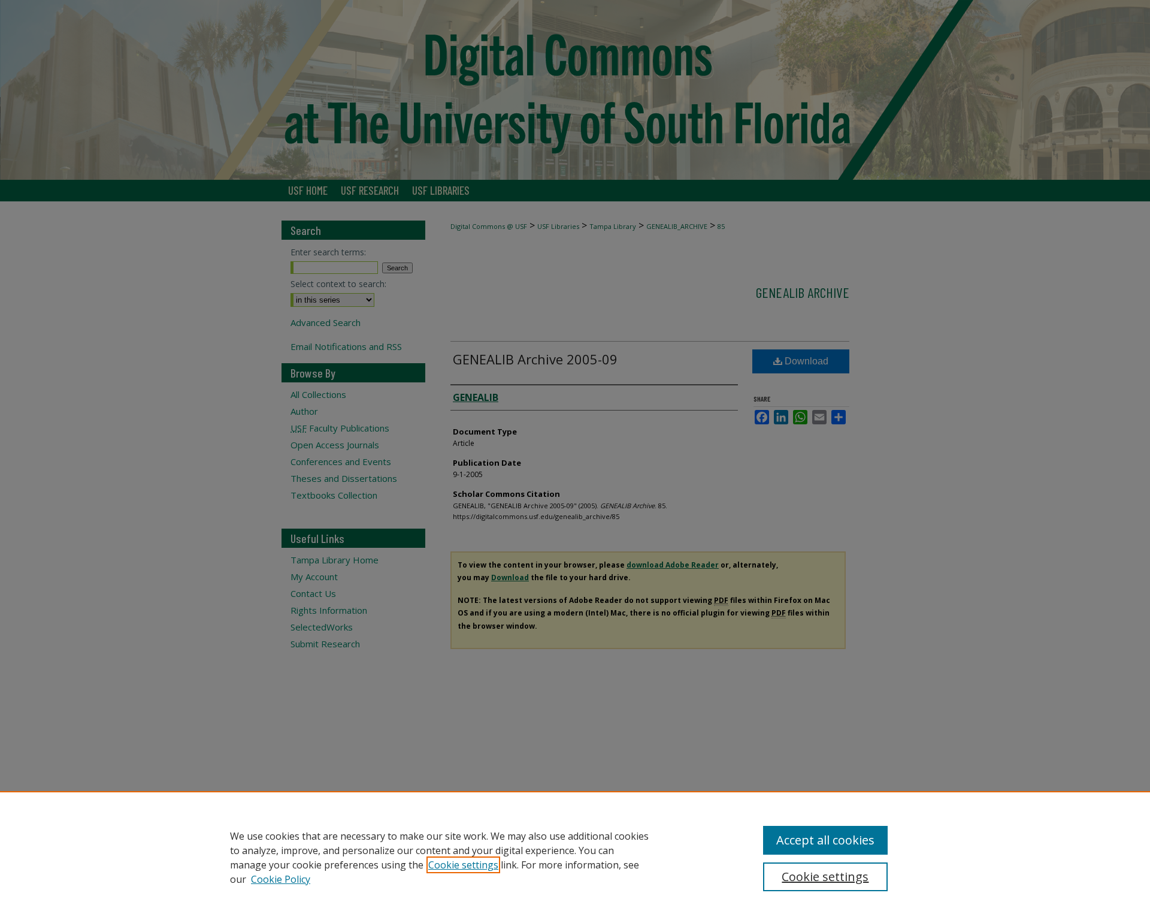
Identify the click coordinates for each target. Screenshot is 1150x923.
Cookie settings (463, 864)
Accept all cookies (825, 840)
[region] (575, 857)
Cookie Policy (280, 879)
